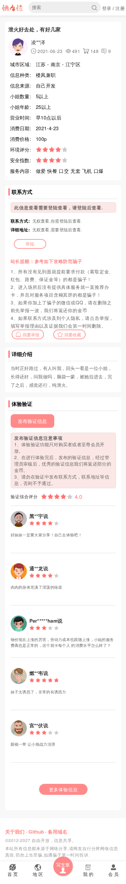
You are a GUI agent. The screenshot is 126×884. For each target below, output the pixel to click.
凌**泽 (38, 42)
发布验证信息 (32, 420)
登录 (106, 8)
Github (36, 831)
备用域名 (57, 831)
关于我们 (15, 831)
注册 (120, 8)
